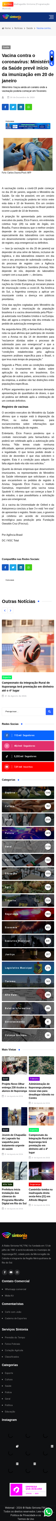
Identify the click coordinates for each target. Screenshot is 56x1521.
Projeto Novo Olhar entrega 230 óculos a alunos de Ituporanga (14, 1087)
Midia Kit (9, 1296)
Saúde (29, 28)
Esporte (34, 1130)
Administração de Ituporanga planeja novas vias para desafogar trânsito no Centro (41, 1091)
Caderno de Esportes (16, 1318)
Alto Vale (22, 677)
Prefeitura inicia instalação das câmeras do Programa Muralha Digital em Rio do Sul (14, 1196)
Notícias (18, 28)
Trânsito (34, 1079)
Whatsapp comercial (15, 1289)
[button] (4, 610)
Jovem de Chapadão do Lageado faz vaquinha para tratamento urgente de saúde (14, 1142)
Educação (10, 1412)
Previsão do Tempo (15, 1337)
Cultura (8, 1379)
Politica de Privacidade (23, 1515)
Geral (5, 1079)
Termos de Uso (25, 1519)
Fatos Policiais (12, 1344)
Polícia (8, 1392)
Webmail (9, 1507)
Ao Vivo (8, 4)
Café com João (13, 1312)
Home (7, 28)
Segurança (35, 1184)
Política (9, 1405)
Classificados (12, 1357)
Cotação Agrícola (14, 1350)
